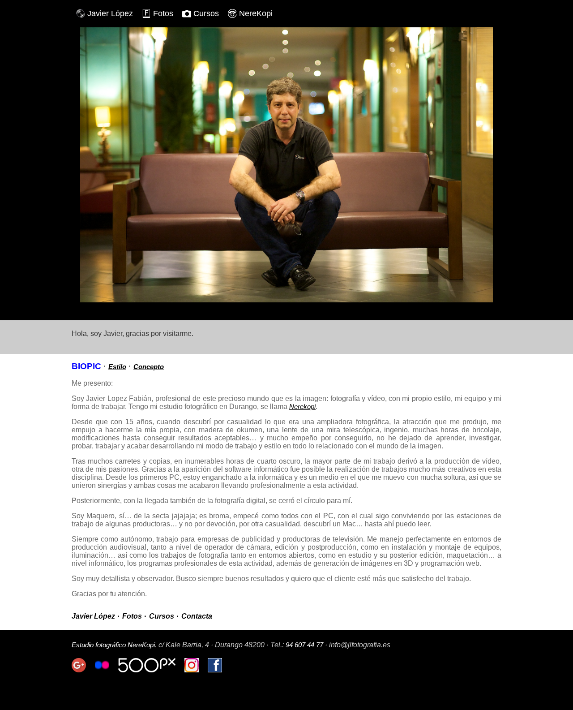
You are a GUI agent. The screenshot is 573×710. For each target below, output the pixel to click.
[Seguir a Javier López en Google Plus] (79, 670)
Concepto (148, 366)
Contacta (196, 616)
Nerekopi (302, 406)
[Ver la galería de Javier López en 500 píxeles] (146, 670)
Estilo (117, 366)
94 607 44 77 (304, 645)
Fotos (163, 13)
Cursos (206, 13)
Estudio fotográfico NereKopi (113, 645)
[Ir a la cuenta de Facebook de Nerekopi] (215, 670)
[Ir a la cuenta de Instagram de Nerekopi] (191, 670)
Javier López (110, 13)
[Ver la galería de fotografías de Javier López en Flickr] (102, 670)
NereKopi (256, 13)
